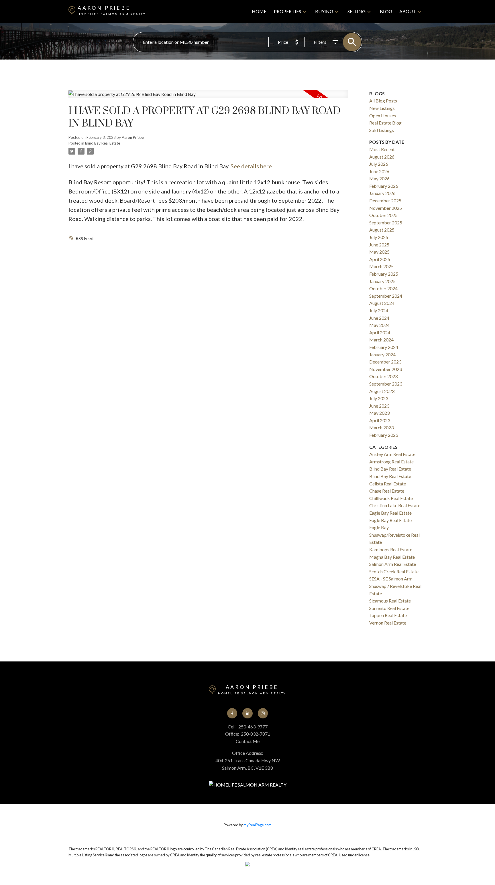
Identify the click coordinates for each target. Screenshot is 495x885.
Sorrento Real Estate (389, 608)
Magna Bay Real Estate (392, 557)
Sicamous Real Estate (390, 600)
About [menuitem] (407, 11)
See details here (251, 166)
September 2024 (385, 296)
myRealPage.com (257, 825)
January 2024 (382, 354)
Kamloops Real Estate (390, 549)
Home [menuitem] (259, 11)
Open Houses (382, 115)
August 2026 (381, 156)
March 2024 (381, 339)
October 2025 (383, 215)
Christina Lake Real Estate (394, 505)
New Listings (382, 108)
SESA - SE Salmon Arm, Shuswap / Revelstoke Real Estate (395, 586)
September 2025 (385, 222)
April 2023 (379, 420)
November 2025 (385, 208)
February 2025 (383, 273)
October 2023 (383, 376)
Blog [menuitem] (386, 11)
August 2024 (381, 303)
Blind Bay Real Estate (102, 143)
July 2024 (378, 310)
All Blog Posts (383, 100)
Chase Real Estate (386, 490)
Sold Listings (381, 130)
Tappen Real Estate (388, 615)
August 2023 (381, 391)
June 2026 (379, 171)
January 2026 (382, 193)
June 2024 (379, 318)
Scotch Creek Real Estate (394, 571)
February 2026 (383, 186)
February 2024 (383, 347)
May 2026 (379, 178)
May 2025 (379, 251)
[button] (232, 713)
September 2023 (385, 383)
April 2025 (379, 259)
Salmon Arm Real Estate (392, 564)
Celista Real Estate (387, 483)
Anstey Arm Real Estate (392, 454)
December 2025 (385, 200)
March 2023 (381, 427)
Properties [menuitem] (287, 11)
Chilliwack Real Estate (391, 498)
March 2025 (381, 266)
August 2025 (381, 229)
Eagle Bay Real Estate (390, 512)
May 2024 (379, 325)
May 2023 (379, 413)
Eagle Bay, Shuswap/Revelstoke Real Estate (394, 535)
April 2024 (379, 332)
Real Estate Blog (385, 122)
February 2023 (383, 435)
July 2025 (378, 237)
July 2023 (378, 398)
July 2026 (378, 164)
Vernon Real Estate (387, 622)
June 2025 (379, 244)
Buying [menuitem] (324, 11)
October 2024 (383, 288)
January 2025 (382, 281)
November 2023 (385, 369)
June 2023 (379, 405)
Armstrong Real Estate (391, 461)
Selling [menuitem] (356, 11)
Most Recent (382, 149)
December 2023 (385, 361)
